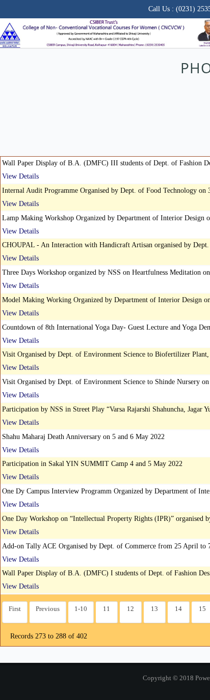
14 (178, 608)
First (15, 608)
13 (154, 608)
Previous (48, 608)
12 (130, 608)
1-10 (80, 608)
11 (106, 608)
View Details (20, 176)
